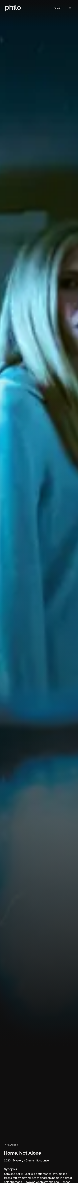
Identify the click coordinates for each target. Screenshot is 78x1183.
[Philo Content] (70, 8)
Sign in (57, 7)
